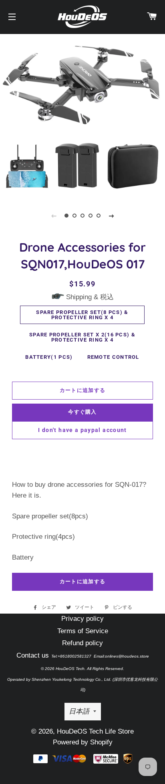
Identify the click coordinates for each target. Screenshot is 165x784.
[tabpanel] (82, 114)
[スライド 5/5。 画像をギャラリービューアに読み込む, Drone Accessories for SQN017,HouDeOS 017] (99, 216)
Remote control (113, 357)
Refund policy (82, 643)
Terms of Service (82, 631)
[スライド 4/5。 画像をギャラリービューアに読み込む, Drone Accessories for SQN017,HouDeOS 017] (91, 216)
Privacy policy (82, 618)
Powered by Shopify (83, 742)
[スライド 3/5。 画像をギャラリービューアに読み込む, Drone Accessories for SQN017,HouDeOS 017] (82, 216)
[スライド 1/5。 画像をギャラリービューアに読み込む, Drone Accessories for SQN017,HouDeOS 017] (66, 216)
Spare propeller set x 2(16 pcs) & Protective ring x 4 (82, 337)
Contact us (32, 655)
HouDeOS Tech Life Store (95, 731)
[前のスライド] (53, 215)
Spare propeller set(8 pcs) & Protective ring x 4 (82, 314)
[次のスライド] (111, 215)
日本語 (79, 711)
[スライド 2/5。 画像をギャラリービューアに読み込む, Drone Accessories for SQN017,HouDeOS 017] (74, 216)
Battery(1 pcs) (48, 357)
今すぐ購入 (82, 412)
